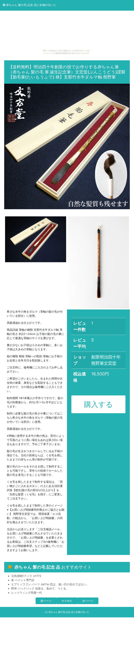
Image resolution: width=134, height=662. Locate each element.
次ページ (88, 601)
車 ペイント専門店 (22, 580)
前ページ (46, 601)
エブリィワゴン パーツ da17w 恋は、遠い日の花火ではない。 (50, 584)
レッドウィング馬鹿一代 (26, 592)
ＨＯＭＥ (67, 601)
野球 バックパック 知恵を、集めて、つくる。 (40, 588)
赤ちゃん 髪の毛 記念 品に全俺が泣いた (30, 5)
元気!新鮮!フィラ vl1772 (26, 576)
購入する (98, 404)
